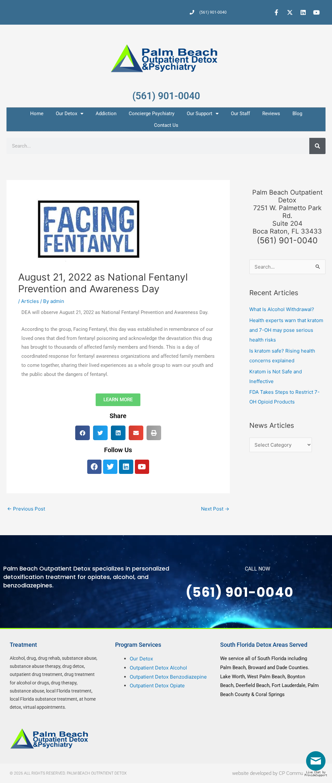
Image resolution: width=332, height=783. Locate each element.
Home (36, 113)
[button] (82, 433)
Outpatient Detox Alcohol (158, 668)
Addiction (106, 113)
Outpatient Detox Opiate (157, 685)
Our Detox (66, 113)
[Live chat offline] (317, 763)
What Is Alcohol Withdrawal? (281, 309)
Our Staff (240, 113)
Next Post (215, 509)
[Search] (317, 146)
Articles (30, 301)
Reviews (271, 113)
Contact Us (166, 125)
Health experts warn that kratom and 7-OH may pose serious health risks (286, 330)
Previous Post (26, 509)
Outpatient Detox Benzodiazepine (168, 677)
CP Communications (300, 773)
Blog (297, 113)
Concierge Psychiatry (151, 113)
